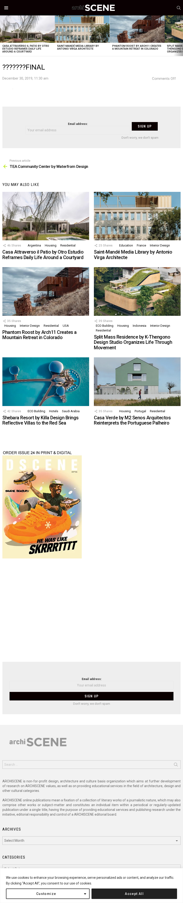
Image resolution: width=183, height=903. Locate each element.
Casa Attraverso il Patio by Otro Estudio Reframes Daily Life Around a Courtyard (25, 48)
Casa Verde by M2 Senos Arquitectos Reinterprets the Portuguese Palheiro (132, 420)
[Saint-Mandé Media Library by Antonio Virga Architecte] (82, 29)
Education (126, 245)
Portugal (140, 411)
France (141, 245)
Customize (46, 894)
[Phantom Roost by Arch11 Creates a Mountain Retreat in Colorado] (137, 29)
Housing (50, 245)
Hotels (53, 411)
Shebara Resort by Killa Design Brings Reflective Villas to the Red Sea (40, 420)
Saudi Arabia (71, 411)
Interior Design (160, 245)
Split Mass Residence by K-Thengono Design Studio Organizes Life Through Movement (133, 342)
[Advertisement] (91, 613)
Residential (68, 245)
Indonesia (139, 325)
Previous (2, 35)
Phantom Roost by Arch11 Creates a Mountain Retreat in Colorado (136, 47)
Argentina (34, 245)
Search (176, 765)
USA (66, 325)
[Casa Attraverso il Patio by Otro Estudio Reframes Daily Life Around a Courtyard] (27, 29)
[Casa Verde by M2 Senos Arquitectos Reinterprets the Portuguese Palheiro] (137, 381)
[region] (91, 885)
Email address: (78, 124)
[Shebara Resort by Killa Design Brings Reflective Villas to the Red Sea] (45, 381)
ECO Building (104, 325)
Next (180, 35)
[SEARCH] (179, 8)
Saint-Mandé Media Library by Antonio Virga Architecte (78, 47)
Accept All (134, 894)
